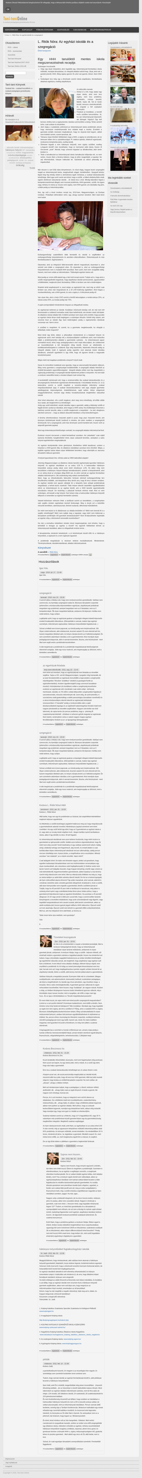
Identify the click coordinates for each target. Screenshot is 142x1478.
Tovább (32, 168)
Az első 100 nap (116, 107)
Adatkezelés (63, 29)
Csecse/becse (79, 29)
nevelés (29, 155)
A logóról (8, 1466)
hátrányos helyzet (14, 150)
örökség (20, 165)
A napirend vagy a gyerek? (120, 64)
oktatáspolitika (25, 158)
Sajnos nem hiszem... (71, 1154)
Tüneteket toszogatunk (65, 937)
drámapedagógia (26, 147)
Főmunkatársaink (44, 29)
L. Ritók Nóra (53, 552)
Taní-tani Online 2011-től (17, 66)
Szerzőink (11, 55)
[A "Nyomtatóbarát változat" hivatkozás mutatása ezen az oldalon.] (90, 554)
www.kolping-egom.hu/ (72, 1339)
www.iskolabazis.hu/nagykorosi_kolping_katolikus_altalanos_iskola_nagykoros (70, 1335)
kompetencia (11, 153)
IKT (23, 150)
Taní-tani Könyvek (14, 59)
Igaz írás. (43, 568)
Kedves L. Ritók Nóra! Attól (52, 805)
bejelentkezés (65, 554)
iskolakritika (30, 150)
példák (46, 1359)
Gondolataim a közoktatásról (121, 47)
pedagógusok (12, 160)
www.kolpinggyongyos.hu (71, 1344)
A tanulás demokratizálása (120, 196)
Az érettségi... (115, 192)
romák (21, 160)
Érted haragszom (44, 51)
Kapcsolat (27, 29)
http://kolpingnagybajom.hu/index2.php (54, 1320)
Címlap (7, 35)
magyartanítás (27, 153)
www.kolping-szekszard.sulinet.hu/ (52, 1327)
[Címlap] (19, 20)
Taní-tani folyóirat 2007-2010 (18, 62)
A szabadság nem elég (119, 126)
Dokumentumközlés (117, 86)
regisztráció (54, 554)
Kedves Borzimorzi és (53, 1048)
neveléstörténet (14, 158)
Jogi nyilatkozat (11, 1463)
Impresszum (10, 1459)
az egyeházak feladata (54, 665)
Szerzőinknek (11, 29)
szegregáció (45, 593)
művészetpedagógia (17, 155)
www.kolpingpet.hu (46, 1311)
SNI (25, 160)
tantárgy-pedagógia (23, 163)
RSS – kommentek (15, 51)
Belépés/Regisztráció (100, 29)
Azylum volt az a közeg (119, 147)
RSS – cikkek (13, 47)
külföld (18, 153)
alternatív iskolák (13, 147)
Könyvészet (44, 547)
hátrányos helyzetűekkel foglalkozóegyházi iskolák (64, 1249)
